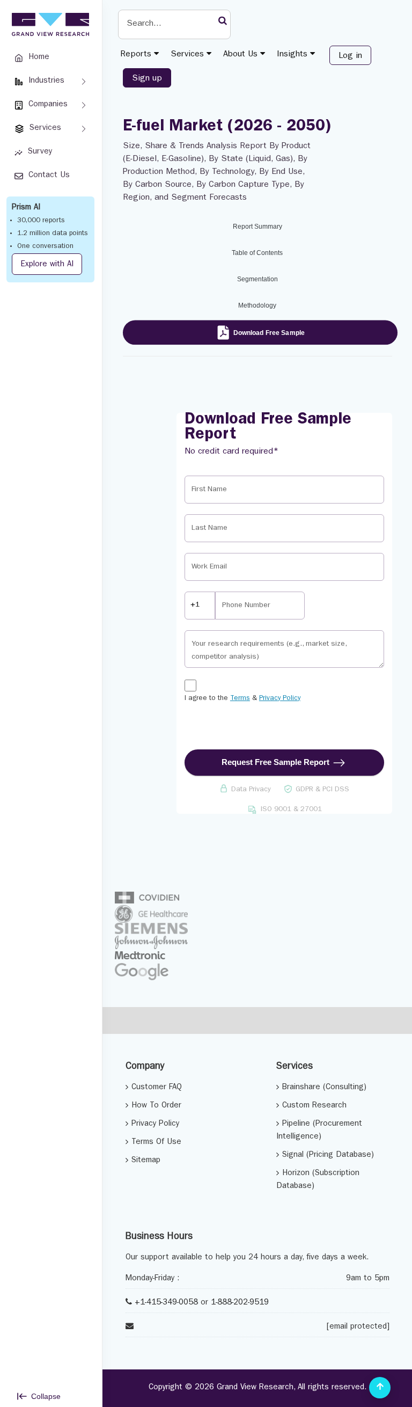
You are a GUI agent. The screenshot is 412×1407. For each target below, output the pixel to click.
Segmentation (257, 279)
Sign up (147, 79)
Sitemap (145, 1161)
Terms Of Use (156, 1143)
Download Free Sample (269, 332)
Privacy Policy (279, 698)
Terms (240, 698)
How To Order (156, 1106)
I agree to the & (242, 698)
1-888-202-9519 (240, 1303)
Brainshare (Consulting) (324, 1088)
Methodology (257, 305)
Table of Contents (257, 253)
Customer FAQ (156, 1088)
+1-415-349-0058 (166, 1303)
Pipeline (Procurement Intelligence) (319, 1130)
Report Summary (257, 226)
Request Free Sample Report (275, 762)
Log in (350, 56)
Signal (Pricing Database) (328, 1155)
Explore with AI (46, 265)
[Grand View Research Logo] (48, 25)
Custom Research (314, 1106)
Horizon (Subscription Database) (317, 1180)
